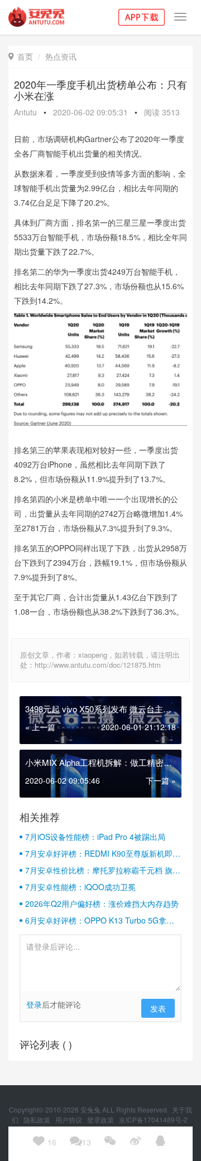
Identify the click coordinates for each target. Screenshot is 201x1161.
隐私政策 (37, 1119)
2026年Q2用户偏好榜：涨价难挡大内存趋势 (102, 903)
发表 (158, 1008)
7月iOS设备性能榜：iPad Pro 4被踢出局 (95, 836)
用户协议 (69, 1119)
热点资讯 (60, 56)
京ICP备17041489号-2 (153, 1119)
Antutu (25, 112)
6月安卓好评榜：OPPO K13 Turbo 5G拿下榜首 (99, 920)
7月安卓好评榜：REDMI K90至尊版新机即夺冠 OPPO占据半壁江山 (102, 853)
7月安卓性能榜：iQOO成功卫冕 (80, 886)
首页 (20, 56)
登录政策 (101, 1119)
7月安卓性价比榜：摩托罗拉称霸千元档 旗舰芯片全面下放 (102, 870)
